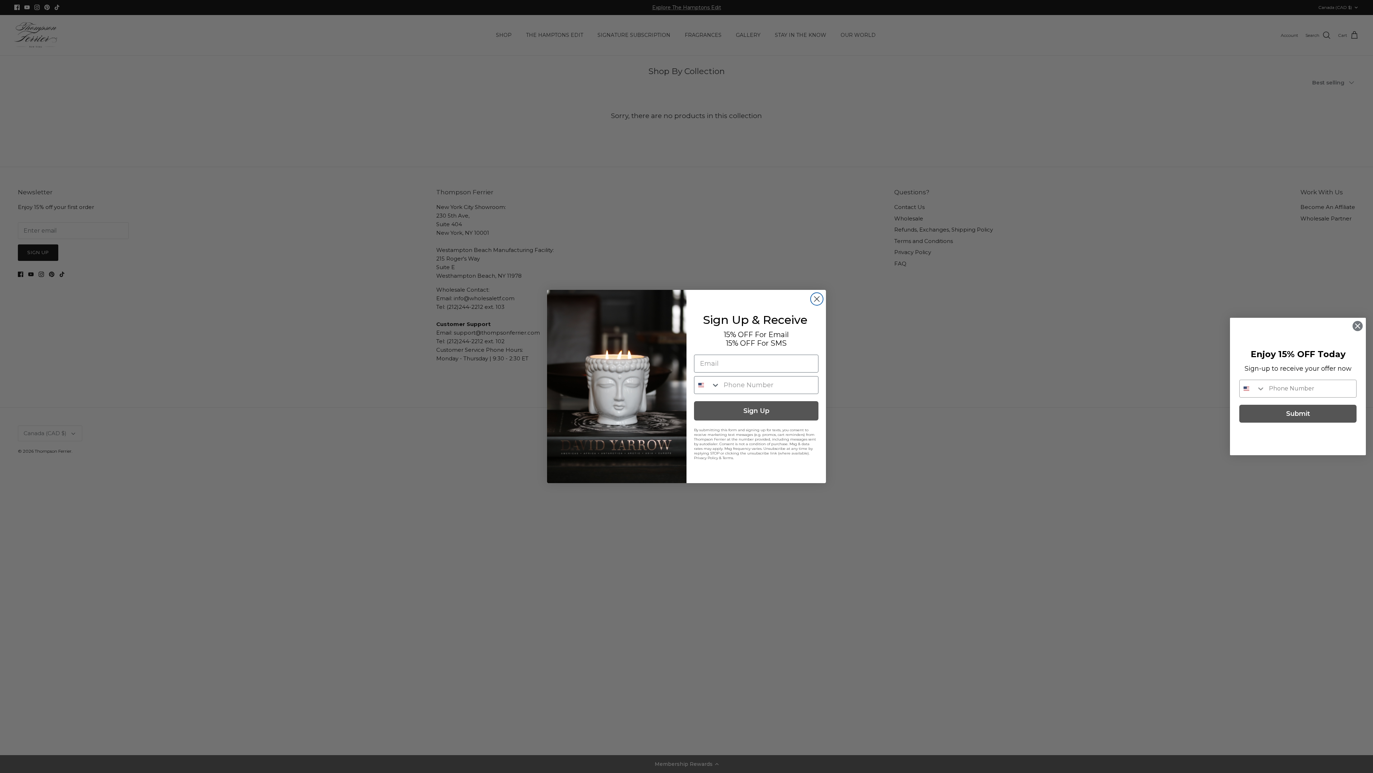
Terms (728, 458)
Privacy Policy (706, 458)
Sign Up (756, 411)
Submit (1298, 414)
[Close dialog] (817, 299)
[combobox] (707, 385)
